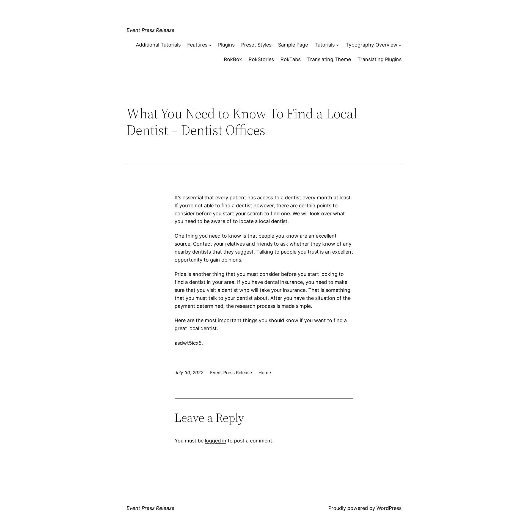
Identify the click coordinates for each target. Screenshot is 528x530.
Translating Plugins (380, 59)
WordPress (389, 508)
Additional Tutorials (158, 45)
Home (264, 372)
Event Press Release (151, 30)
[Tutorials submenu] (337, 45)
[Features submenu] (210, 45)
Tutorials (325, 45)
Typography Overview (371, 45)
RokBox (233, 59)
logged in (215, 441)
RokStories (261, 59)
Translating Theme (329, 59)
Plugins (226, 45)
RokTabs (290, 59)
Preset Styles (256, 45)
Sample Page (293, 45)
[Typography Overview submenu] (400, 45)
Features (197, 45)
